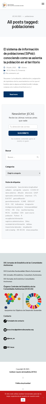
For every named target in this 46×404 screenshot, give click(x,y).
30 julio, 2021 (11, 67)
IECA (8, 70)
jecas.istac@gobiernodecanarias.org (20, 330)
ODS (21, 213)
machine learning (27, 210)
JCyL (18, 210)
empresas (28, 196)
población (9, 216)
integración (29, 204)
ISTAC (7, 210)
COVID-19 (34, 190)
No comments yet (12, 73)
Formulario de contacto (15, 321)
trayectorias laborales (13, 227)
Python (16, 216)
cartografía (17, 190)
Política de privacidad (23, 383)
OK (23, 400)
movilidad (15, 213)
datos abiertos (10, 193)
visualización (27, 227)
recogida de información (14, 218)
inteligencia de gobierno (14, 207)
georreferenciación (12, 201)
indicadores (19, 204)
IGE (12, 204)
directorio (28, 193)
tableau (29, 224)
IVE (13, 210)
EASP (36, 193)
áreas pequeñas (32, 230)
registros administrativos (14, 221)
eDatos (24, 67)
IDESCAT (31, 201)
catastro (26, 190)
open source (29, 213)
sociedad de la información (15, 224)
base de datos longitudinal (28, 187)
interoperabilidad (31, 207)
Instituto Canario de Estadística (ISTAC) (23, 372)
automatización (11, 187)
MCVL (7, 213)
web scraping (10, 230)
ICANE (23, 201)
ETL (35, 196)
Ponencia (21, 70)
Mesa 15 (14, 70)
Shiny (27, 221)
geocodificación (19, 198)
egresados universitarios (14, 196)
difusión (21, 193)
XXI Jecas (10, 347)
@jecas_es (11, 338)
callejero (8, 190)
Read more (14, 94)
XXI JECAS (21, 230)
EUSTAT (8, 198)
